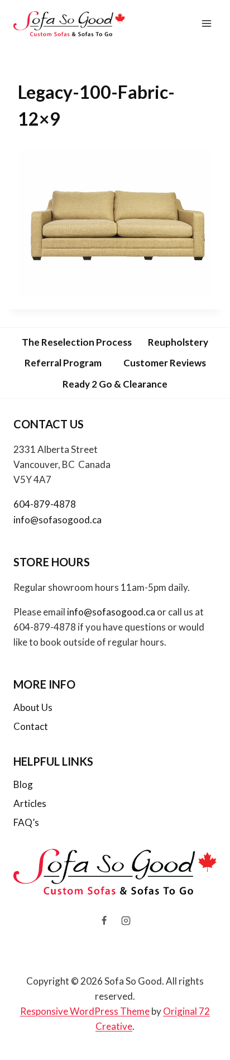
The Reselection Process (77, 342)
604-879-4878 (44, 504)
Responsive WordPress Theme (85, 1011)
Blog (23, 784)
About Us (32, 707)
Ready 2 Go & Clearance (115, 384)
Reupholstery (178, 342)
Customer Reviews (164, 363)
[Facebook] (103, 920)
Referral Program (63, 363)
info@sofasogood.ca (57, 520)
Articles (29, 803)
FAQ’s (26, 822)
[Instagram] (126, 920)
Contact (30, 726)
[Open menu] (206, 23)
